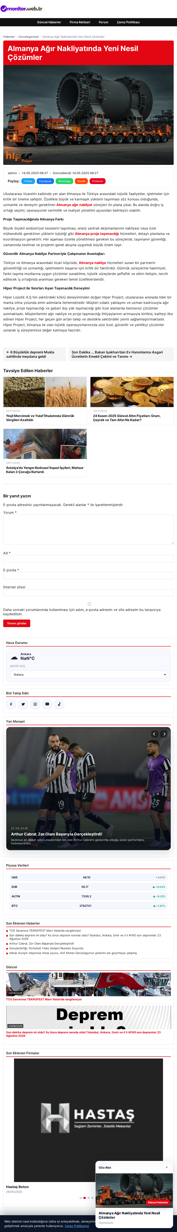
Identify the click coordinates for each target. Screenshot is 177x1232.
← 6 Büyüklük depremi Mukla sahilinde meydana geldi (30, 354)
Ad (7, 553)
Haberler (9, 36)
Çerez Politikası (128, 22)
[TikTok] (59, 704)
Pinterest (97, 181)
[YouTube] (47, 704)
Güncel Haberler (49, 22)
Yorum (10, 512)
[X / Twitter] (23, 704)
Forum (103, 22)
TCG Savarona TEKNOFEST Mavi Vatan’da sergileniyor (45, 930)
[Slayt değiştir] (80, 1198)
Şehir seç (17, 666)
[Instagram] (35, 704)
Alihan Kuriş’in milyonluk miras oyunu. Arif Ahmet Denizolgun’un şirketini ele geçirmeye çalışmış (73, 953)
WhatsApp (64, 181)
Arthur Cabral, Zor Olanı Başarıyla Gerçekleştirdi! (41, 943)
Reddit (81, 181)
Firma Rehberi (80, 22)
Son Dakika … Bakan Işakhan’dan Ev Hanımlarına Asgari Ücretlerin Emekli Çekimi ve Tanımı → (117, 354)
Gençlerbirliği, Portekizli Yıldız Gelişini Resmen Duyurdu (46, 948)
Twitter (28, 181)
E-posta (11, 570)
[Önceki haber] (154, 734)
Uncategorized (29, 36)
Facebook (45, 181)
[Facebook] (11, 704)
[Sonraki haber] (164, 734)
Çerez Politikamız (77, 1226)
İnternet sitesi (14, 587)
